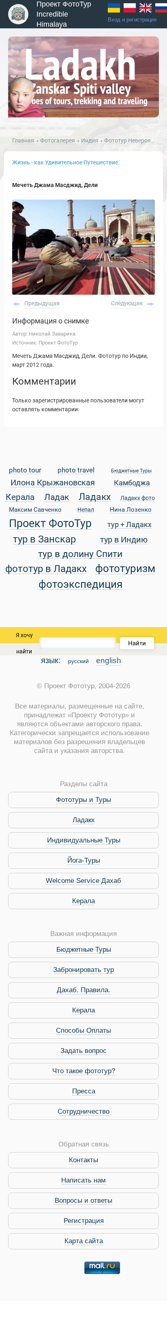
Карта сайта (83, 1241)
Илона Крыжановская (53, 483)
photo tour (25, 470)
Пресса (83, 1091)
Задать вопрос (83, 1051)
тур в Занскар (44, 539)
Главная (23, 140)
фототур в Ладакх (46, 569)
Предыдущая (42, 303)
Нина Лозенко (131, 510)
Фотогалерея (58, 140)
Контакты (83, 1160)
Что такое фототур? (83, 1071)
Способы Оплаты (83, 1030)
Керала (20, 497)
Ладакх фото (137, 498)
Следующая (127, 303)
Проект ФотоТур (50, 524)
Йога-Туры (83, 860)
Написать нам (83, 1180)
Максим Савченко (35, 510)
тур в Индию (124, 540)
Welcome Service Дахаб (83, 881)
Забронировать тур (83, 970)
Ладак (56, 497)
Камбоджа (132, 483)
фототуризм (125, 569)
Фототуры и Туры (83, 800)
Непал (85, 510)
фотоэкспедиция (80, 584)
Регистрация (84, 1221)
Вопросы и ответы (83, 1200)
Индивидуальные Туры (83, 840)
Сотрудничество (83, 1111)
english (108, 660)
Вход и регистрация (132, 20)
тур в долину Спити (80, 554)
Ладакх (95, 497)
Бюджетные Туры (131, 471)
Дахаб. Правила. (83, 990)
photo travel (76, 470)
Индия (90, 140)
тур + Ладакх (129, 525)
